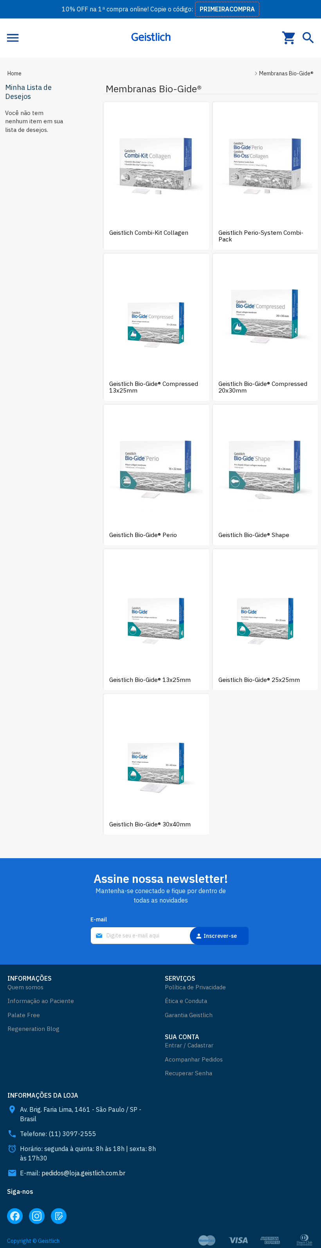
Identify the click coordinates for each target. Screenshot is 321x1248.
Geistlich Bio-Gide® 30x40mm (150, 824)
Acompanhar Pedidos (194, 1059)
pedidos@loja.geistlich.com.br (83, 1173)
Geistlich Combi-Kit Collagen (148, 232)
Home (14, 73)
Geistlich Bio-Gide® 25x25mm (259, 679)
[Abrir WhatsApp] (301, 1228)
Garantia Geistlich (189, 1015)
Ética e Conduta (186, 1001)
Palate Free (23, 1015)
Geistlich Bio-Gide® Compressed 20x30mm (262, 387)
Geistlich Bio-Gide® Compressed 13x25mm (153, 387)
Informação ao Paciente (40, 1001)
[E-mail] (160, 936)
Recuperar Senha (188, 1073)
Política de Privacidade (195, 987)
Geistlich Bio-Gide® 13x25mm (150, 679)
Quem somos (25, 987)
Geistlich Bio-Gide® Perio (143, 535)
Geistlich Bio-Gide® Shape (253, 535)
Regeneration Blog (33, 1028)
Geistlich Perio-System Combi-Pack (260, 235)
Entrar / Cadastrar (189, 1045)
